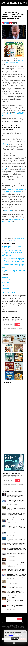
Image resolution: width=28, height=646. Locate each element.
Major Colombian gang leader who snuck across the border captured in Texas (15, 587)
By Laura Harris (14, 510)
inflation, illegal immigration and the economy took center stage (14, 143)
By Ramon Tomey (14, 540)
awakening (4, 296)
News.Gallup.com (6, 282)
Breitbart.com (5, 277)
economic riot (19, 298)
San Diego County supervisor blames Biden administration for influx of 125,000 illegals (16, 581)
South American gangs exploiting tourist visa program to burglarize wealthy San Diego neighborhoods (16, 508)
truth (12, 305)
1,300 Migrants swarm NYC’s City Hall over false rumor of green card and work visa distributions (16, 514)
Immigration (5, 301)
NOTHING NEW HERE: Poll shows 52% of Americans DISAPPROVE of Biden (13, 114)
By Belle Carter (14, 578)
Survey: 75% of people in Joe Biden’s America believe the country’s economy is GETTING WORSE (13, 266)
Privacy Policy (12, 635)
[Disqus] (14, 401)
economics (4, 300)
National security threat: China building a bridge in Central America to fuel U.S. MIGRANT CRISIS (15, 607)
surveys (9, 305)
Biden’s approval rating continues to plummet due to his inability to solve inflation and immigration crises (15, 495)
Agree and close (15, 638)
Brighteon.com (11, 240)
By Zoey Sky (14, 595)
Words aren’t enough (11, 558)
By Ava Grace (14, 522)
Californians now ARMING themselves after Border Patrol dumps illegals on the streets (16, 549)
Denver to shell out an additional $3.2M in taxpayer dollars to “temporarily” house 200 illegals (16, 564)
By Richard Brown (15, 504)
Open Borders (13, 303)
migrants (7, 303)
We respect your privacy (18, 626)
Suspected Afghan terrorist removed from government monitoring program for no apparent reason (16, 502)
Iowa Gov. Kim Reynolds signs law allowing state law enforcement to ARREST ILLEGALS (16, 570)
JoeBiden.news (8, 210)
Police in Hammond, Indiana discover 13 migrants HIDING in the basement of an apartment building (15, 592)
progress (4, 305)
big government (12, 296)
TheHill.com (5, 285)
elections (15, 300)
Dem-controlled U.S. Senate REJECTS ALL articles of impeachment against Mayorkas (16, 538)
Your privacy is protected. (7, 328)
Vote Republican (19, 305)
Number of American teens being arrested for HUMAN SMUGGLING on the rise (16, 544)
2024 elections (13, 295)
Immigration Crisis (13, 301)
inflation (20, 301)
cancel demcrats (20, 296)
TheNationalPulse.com (7, 280)
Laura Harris (11, 20)
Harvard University (7, 182)
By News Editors (14, 560)
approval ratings (22, 295)
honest (19, 300)
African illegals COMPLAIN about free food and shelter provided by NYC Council (16, 520)
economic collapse (11, 298)
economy (10, 300)
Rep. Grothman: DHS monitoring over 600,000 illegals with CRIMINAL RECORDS (16, 533)
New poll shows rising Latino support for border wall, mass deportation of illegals (16, 554)
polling (24, 303)
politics (20, 303)
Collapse (4, 298)
